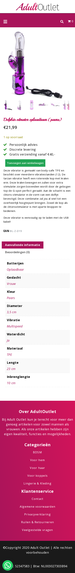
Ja (8, 340)
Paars (11, 298)
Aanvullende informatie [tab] (22, 245)
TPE (9, 354)
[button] (62, 21)
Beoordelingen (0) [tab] (17, 252)
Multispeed (15, 326)
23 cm (11, 369)
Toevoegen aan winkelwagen (25, 163)
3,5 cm (11, 312)
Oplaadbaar (15, 269)
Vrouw (11, 284)
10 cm (11, 383)
